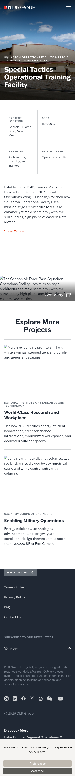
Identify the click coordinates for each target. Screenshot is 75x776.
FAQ (7, 607)
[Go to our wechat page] (50, 700)
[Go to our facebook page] (23, 698)
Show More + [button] (14, 231)
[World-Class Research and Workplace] (37, 394)
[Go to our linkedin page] (15, 698)
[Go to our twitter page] (32, 698)
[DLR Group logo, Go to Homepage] (19, 7)
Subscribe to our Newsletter (29, 637)
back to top (17, 572)
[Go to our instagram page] (6, 698)
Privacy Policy (14, 597)
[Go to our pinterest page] (41, 698)
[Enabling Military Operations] (37, 501)
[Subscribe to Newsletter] (67, 648)
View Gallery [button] (53, 295)
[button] (68, 7)
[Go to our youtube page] (60, 698)
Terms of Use (14, 587)
